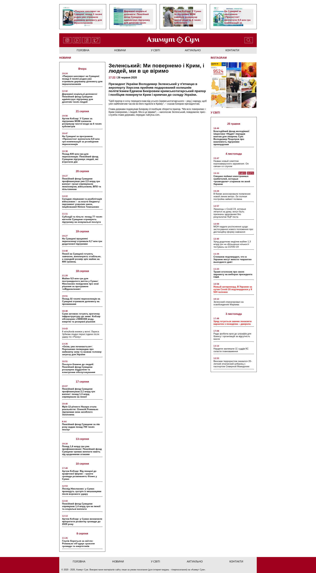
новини (120, 50)
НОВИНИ (65, 57)
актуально (193, 50)
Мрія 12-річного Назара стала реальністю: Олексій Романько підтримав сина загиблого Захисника (80, 410)
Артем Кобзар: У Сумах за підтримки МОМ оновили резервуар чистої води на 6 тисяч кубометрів (187, 17)
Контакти (232, 50)
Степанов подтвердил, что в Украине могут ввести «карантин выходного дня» (232, 259)
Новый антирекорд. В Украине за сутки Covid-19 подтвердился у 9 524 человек (232, 289)
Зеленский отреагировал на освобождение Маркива (228, 303)
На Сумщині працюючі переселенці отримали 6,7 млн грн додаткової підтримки (82, 241)
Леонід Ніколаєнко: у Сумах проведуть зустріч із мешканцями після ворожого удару (81, 491)
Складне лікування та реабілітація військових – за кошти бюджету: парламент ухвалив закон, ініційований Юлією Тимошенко (82, 203)
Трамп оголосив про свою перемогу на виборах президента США (232, 274)
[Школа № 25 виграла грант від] (233, 100)
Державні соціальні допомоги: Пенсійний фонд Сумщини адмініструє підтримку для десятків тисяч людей (137, 18)
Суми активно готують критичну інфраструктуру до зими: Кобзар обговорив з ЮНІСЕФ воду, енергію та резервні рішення (81, 317)
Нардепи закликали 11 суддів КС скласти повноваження (231, 350)
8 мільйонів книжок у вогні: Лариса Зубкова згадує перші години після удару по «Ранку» (80, 334)
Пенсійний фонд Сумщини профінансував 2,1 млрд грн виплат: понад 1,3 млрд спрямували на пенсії (78, 392)
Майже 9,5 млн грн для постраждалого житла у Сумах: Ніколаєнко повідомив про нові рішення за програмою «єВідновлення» (80, 283)
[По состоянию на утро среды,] (218, 69)
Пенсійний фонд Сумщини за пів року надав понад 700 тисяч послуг (81, 427)
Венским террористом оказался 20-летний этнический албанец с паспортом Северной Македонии (232, 364)
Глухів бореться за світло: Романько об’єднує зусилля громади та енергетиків (78, 543)
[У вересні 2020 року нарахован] (248, 100)
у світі (155, 50)
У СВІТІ (215, 112)
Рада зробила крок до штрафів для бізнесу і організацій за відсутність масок (232, 336)
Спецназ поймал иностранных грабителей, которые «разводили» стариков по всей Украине (231, 180)
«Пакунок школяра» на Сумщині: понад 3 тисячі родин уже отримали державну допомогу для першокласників (88, 17)
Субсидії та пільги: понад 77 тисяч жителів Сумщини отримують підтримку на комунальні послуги (82, 219)
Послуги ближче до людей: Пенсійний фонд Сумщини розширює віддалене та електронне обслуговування (78, 368)
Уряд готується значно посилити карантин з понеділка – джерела (232, 322)
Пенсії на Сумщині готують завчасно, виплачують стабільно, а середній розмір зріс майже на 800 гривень (81, 257)
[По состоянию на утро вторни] (233, 69)
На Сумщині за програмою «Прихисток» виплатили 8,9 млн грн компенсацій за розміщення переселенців (237, 20)
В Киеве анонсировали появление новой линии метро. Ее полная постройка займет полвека (231, 196)
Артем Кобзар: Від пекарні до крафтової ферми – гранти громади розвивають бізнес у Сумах (79, 475)
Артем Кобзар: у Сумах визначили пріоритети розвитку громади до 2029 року (82, 521)
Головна (83, 50)
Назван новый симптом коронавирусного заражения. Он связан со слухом (231, 164)
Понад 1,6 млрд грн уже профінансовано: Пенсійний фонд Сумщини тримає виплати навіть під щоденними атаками (82, 450)
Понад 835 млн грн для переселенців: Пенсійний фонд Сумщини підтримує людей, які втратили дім (80, 158)
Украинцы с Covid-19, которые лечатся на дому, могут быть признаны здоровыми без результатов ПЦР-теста (229, 213)
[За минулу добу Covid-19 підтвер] (218, 85)
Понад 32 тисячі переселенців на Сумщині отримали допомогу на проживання (81, 301)
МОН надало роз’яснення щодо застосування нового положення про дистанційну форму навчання (233, 229)
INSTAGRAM (219, 57)
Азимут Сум (198, 569)
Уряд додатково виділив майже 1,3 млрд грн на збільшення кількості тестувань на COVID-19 (232, 244)
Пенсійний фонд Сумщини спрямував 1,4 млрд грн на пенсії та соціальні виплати (81, 506)
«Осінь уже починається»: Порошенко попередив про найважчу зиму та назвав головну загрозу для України (82, 350)
